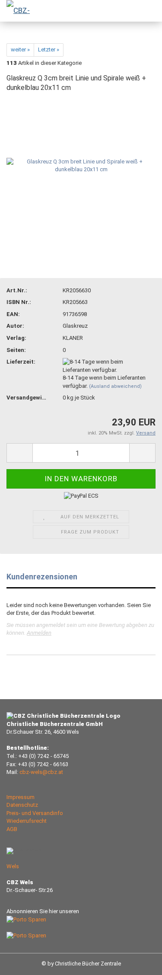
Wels (12, 866)
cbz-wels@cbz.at (41, 772)
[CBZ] (17, 11)
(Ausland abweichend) (115, 386)
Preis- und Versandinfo (34, 813)
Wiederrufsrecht (26, 821)
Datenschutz (22, 805)
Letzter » (48, 49)
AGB (11, 829)
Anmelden (39, 633)
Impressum (20, 797)
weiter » (20, 49)
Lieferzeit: (20, 361)
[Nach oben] (138, 962)
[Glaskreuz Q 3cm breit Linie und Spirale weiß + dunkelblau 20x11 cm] (81, 165)
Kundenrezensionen (41, 576)
